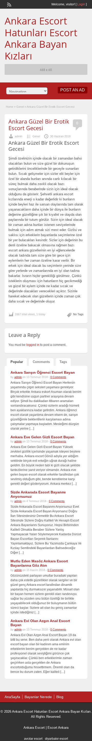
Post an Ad (72, 90)
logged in (32, 345)
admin (18, 136)
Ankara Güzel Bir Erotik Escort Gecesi (38, 124)
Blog (59, 697)
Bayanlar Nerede (38, 697)
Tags (63, 362)
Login (81, 4)
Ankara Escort (34, 728)
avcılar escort (33, 738)
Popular (16, 362)
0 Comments (58, 377)
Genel (20, 106)
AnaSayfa (12, 697)
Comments (41, 362)
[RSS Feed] (9, 4)
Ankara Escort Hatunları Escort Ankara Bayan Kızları (41, 38)
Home (9, 106)
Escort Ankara (58, 728)
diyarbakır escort (56, 738)
